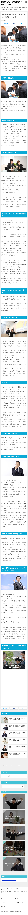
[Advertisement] (13, 692)
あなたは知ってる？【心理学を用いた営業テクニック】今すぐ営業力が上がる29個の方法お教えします (8, 765)
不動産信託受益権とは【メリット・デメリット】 (14, 864)
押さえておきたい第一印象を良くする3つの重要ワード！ (21, 765)
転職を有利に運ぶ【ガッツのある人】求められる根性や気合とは (17, 740)
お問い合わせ (4, 906)
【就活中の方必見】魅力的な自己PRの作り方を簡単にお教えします (17, 719)
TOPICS (3, 20)
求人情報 (17, 898)
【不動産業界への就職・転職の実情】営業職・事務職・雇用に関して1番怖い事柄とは (17, 726)
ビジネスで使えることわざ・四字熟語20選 (14, 801)
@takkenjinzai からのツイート (9, 880)
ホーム (2, 898)
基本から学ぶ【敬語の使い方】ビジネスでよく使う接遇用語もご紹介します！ (14, 817)
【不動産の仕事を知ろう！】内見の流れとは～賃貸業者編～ (14, 848)
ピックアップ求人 (19, 902)
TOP (13, 888)
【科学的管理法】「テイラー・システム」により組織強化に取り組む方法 (13, 833)
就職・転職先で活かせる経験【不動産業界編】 (17, 747)
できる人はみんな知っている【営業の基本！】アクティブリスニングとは (17, 733)
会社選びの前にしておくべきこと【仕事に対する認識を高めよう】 (17, 754)
